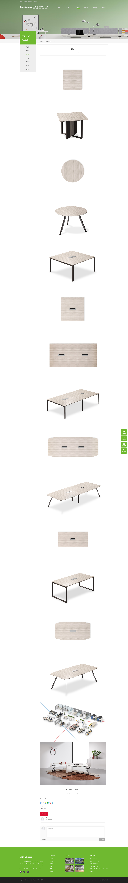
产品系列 (48, 41)
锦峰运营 (99, 880)
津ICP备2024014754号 (48, 880)
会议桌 (54, 41)
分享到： (42, 802)
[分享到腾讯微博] (52, 803)
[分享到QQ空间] (45, 803)
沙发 (28, 58)
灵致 (45, 808)
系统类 (27, 65)
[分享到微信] (47, 803)
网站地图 (56, 880)
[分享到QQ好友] (49, 803)
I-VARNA (46, 806)
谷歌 (62, 880)
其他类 (27, 69)
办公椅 (27, 47)
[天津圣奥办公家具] (34, 7)
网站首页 (42, 41)
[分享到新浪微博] (50, 803)
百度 (60, 880)
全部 (45, 799)
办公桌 (27, 50)
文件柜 (27, 62)
